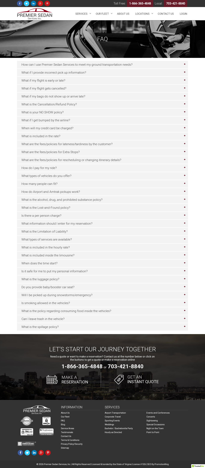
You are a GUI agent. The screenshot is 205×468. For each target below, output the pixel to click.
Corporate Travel (113, 417)
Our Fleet (65, 417)
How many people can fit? (39, 184)
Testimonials (67, 432)
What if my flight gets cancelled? (43, 88)
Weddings (109, 424)
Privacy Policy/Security (72, 444)
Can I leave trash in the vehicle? (43, 319)
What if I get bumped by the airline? (45, 120)
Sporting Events (112, 420)
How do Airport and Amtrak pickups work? (50, 192)
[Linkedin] (33, 3)
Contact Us (66, 436)
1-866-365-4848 (82, 366)
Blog (63, 424)
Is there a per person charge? (41, 215)
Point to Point (152, 432)
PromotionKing (162, 464)
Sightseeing (152, 420)
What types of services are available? (46, 239)
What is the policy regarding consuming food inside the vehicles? (66, 311)
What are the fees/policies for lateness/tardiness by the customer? (67, 144)
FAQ (63, 420)
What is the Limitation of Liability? (44, 231)
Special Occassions (155, 424)
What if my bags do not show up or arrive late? (53, 96)
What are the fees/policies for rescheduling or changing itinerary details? (71, 160)
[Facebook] (19, 3)
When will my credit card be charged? (47, 128)
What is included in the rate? (40, 136)
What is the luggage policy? (40, 279)
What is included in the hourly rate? (45, 247)
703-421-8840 (125, 366)
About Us (65, 413)
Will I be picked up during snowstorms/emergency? (56, 295)
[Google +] (40, 3)
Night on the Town (155, 428)
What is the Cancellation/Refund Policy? (49, 104)
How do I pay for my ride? (39, 168)
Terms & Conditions (70, 440)
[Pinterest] (47, 3)
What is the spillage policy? (40, 327)
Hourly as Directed (113, 432)
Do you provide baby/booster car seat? (47, 287)
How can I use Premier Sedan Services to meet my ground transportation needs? (77, 64)
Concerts (150, 417)
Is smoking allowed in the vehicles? (45, 303)
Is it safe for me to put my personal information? (54, 271)
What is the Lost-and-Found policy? (45, 207)
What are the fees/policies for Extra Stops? (50, 152)
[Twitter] (26, 3)
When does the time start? (39, 263)
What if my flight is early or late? (43, 80)
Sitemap (65, 448)
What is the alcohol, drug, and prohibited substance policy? (61, 200)
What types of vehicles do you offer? (46, 176)
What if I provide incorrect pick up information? (53, 72)
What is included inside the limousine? (47, 255)
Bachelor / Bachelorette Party (119, 428)
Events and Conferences (158, 413)
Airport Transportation (115, 413)
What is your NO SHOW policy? (42, 112)
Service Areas (67, 428)
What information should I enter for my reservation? (56, 223)
